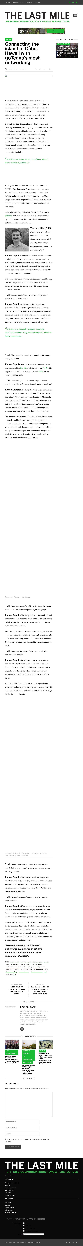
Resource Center (10, 1195)
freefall (8, 964)
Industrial (8, 1193)
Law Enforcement (10, 1052)
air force (12, 962)
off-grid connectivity (11, 972)
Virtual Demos (9, 1207)
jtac (25, 967)
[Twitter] (76, 2)
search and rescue (24, 972)
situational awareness (37, 972)
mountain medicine (26, 969)
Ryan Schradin (12, 69)
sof (45, 972)
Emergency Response (26, 1052)
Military (8, 39)
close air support (37, 962)
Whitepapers (9, 1210)
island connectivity (37, 964)
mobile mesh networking (12, 969)
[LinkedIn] (72, 2)
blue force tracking (26, 962)
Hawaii (23, 964)
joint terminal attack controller (14, 967)
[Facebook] (65, 2)
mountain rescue (38, 969)
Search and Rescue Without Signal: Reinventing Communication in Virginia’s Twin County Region (28, 1069)
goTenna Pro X (15, 964)
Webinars (8, 1202)
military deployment (39, 967)
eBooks (7, 1205)
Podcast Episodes (10, 1212)
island (28, 964)
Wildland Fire (27, 1062)
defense (46, 962)
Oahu (46, 969)
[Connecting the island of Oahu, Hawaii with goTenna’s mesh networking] (29, 85)
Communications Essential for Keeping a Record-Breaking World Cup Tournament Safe (12, 1059)
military (30, 967)
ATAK (17, 962)
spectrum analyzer (11, 974)
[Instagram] (69, 2)
